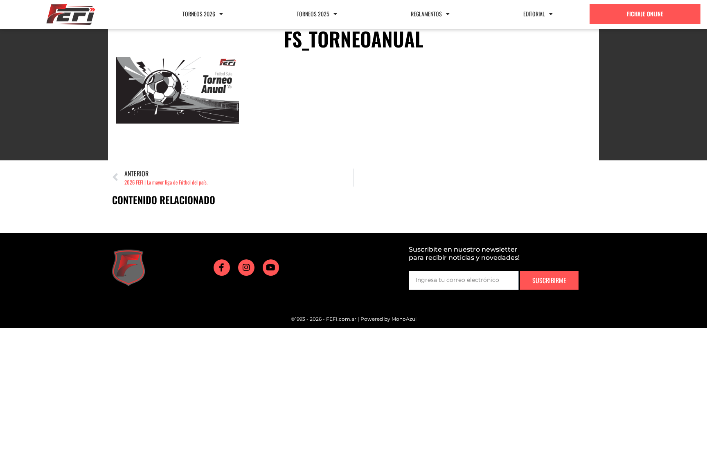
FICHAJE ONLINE (645, 13)
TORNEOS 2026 (198, 13)
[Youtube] (271, 267)
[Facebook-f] (222, 267)
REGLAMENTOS (426, 13)
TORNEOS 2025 (313, 13)
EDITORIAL (534, 13)
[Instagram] (246, 267)
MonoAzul (404, 319)
